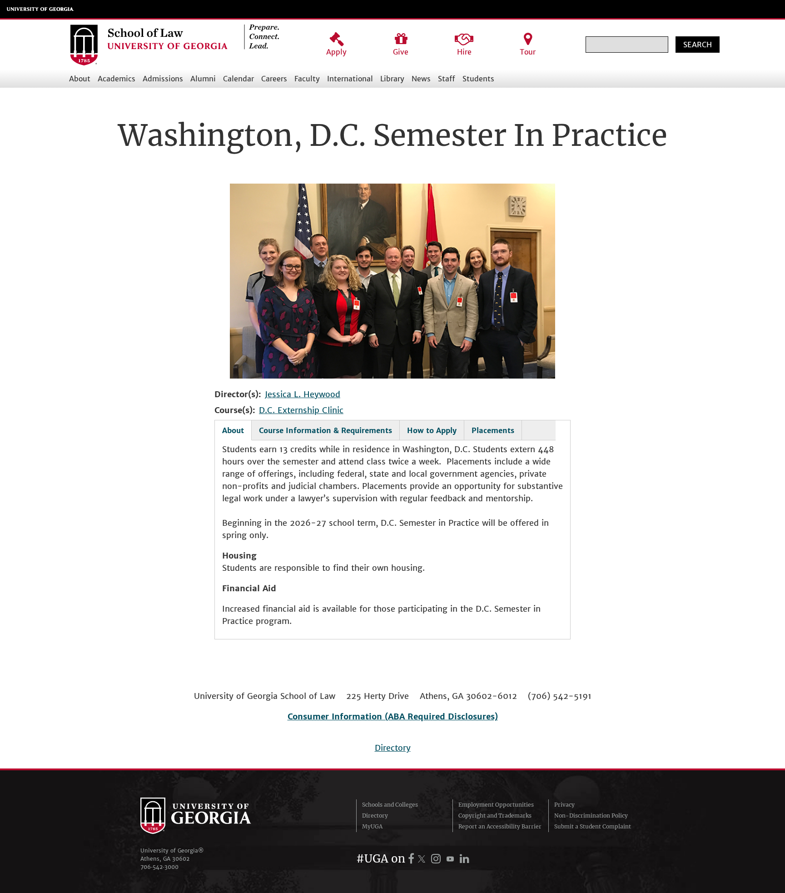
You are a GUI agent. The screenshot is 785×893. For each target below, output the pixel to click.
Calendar (238, 78)
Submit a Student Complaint (592, 826)
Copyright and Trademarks (495, 815)
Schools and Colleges (390, 804)
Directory (393, 748)
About (79, 78)
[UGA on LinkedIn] (464, 859)
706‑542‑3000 (159, 866)
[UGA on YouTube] (451, 859)
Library (392, 78)
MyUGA (372, 826)
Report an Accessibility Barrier (500, 826)
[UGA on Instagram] (437, 859)
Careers (274, 78)
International (350, 78)
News (421, 78)
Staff (446, 78)
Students (478, 78)
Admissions (163, 78)
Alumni (203, 78)
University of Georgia (40, 9)
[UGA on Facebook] (412, 859)
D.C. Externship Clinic (301, 410)
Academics (116, 78)
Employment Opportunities (496, 804)
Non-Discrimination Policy (591, 815)
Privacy (564, 804)
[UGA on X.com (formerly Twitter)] (423, 859)
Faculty (307, 78)
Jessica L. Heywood (302, 394)
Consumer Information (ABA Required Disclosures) (393, 716)
